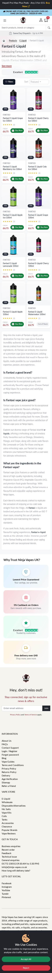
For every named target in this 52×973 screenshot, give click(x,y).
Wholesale (7, 802)
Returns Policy (9, 772)
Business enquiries (11, 846)
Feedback (6, 853)
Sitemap (6, 782)
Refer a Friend (9, 786)
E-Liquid (6, 799)
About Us (6, 741)
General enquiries (10, 860)
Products (13, 41)
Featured (35, 82)
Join (46, 708)
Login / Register (9, 751)
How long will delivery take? (16, 871)
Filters (10, 82)
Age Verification (10, 779)
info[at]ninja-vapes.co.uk (14, 867)
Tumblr (5, 894)
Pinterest (6, 897)
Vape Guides (8, 762)
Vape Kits (6, 813)
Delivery (6, 776)
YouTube (6, 890)
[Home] (4, 41)
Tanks (4, 820)
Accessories (8, 823)
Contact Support (10, 748)
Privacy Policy (15, 715)
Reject (26, 968)
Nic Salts (6, 809)
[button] (5, 21)
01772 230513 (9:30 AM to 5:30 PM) (20, 864)
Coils (4, 816)
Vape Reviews (9, 833)
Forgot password (10, 755)
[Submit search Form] (49, 28)
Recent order (8, 850)
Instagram (7, 887)
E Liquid (23, 41)
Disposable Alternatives (14, 806)
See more (7, 66)
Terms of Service (30, 715)
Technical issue (9, 857)
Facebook (6, 883)
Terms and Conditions (13, 765)
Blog (4, 758)
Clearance (7, 827)
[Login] (41, 20)
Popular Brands (9, 830)
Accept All (26, 959)
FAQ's (5, 744)
